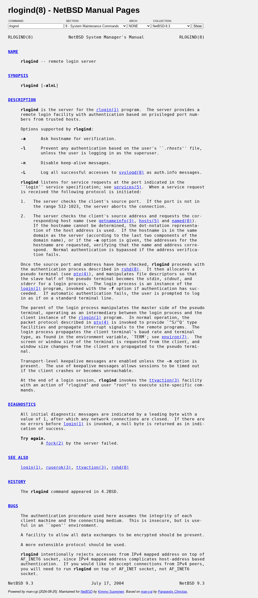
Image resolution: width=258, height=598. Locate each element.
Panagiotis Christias (172, 591)
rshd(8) (130, 269)
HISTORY (17, 481)
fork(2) (54, 443)
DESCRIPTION (22, 99)
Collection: (162, 20)
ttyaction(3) (164, 380)
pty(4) (81, 274)
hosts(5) (149, 220)
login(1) (31, 288)
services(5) (128, 187)
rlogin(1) (107, 109)
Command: (18, 20)
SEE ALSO (18, 457)
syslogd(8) (131, 172)
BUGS (13, 506)
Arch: (135, 20)
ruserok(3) (58, 467)
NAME (13, 51)
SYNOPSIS (18, 75)
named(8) (182, 220)
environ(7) (174, 337)
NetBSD (86, 591)
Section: (73, 20)
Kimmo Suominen (111, 591)
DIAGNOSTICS (22, 404)
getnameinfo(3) (116, 220)
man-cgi (146, 591)
